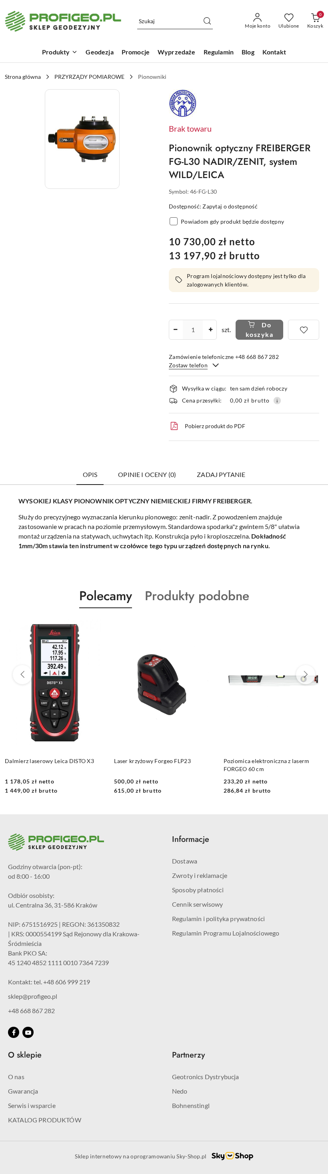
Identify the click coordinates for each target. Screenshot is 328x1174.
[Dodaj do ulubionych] (303, 330)
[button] (82, 139)
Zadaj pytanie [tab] (221, 474)
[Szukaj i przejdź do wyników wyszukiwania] (207, 21)
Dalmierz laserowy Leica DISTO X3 (49, 760)
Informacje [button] (190, 839)
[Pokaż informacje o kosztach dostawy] (277, 400)
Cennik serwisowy (197, 904)
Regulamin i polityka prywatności (218, 918)
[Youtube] (28, 1032)
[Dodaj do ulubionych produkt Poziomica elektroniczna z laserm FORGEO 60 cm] (314, 627)
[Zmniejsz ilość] (175, 329)
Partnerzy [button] (188, 1055)
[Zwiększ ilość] (210, 329)
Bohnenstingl (191, 1105)
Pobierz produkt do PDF (215, 426)
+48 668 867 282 (31, 1010)
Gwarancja (23, 1091)
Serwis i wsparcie (32, 1105)
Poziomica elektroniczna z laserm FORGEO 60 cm (267, 764)
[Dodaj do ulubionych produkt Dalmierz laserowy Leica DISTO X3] (95, 627)
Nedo (180, 1091)
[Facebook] (13, 1032)
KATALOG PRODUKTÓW (44, 1120)
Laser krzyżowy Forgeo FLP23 (152, 760)
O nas (16, 1076)
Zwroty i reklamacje (199, 875)
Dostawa (184, 861)
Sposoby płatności (198, 890)
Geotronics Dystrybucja (205, 1076)
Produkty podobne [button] (197, 596)
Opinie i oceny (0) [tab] (147, 474)
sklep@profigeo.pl (32, 996)
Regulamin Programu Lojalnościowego (225, 933)
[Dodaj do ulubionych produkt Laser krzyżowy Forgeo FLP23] (205, 627)
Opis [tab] (90, 474)
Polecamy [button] (105, 596)
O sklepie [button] (25, 1055)
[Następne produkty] (305, 674)
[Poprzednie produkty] (22, 674)
